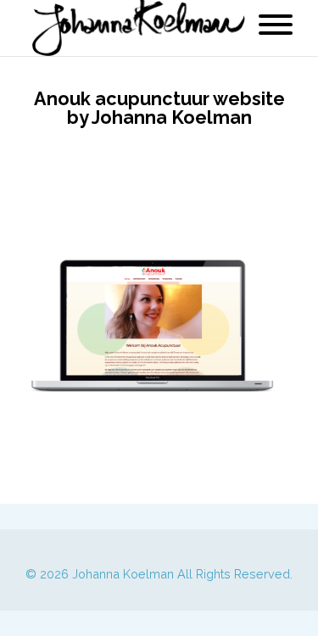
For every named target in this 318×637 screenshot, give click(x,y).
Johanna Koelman (123, 574)
